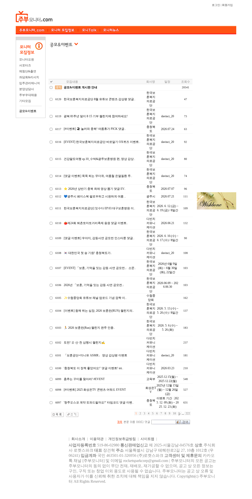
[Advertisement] (121, 66)
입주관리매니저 (29, 83)
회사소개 (78, 439)
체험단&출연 (27, 71)
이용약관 (97, 439)
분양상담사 (26, 89)
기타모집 (25, 101)
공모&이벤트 (27, 111)
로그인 (216, 5)
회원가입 (227, 5)
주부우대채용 (28, 95)
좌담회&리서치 (29, 77)
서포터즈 (25, 65)
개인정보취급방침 (122, 439)
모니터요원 (26, 59)
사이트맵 (147, 439)
